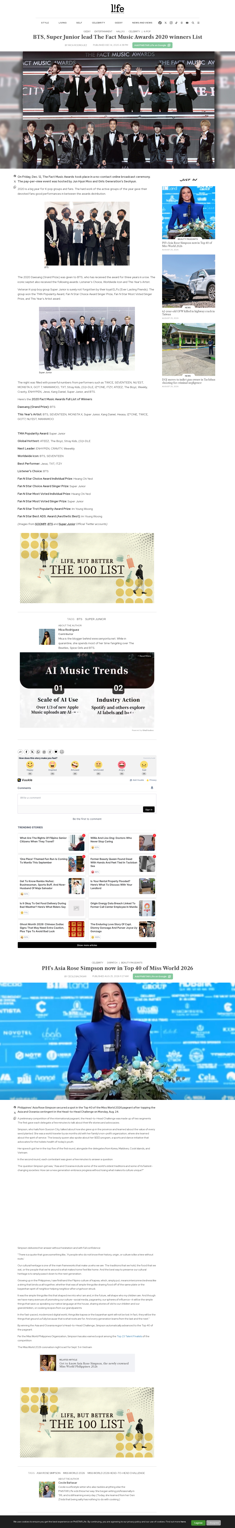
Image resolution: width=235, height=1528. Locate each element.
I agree (198, 1522)
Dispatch (112, 962)
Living (63, 22)
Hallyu (120, 31)
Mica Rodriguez (77, 45)
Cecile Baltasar (77, 976)
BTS (50, 524)
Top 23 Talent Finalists (129, 1336)
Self (79, 22)
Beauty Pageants (131, 962)
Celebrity (98, 22)
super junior (95, 619)
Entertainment (103, 31)
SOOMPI (40, 524)
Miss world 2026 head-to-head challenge (116, 1473)
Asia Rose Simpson (48, 1473)
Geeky (119, 22)
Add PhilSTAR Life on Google (150, 45)
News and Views (142, 22)
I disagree (213, 1522)
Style (45, 22)
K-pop (147, 31)
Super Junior (67, 524)
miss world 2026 (74, 1473)
